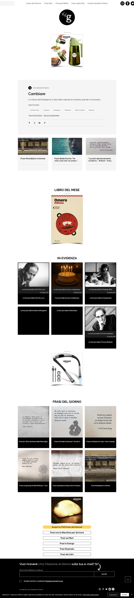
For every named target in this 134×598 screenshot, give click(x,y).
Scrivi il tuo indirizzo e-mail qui (31, 570)
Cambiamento (34, 110)
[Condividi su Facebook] (29, 123)
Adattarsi (91, 110)
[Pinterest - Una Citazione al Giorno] (113, 589)
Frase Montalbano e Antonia (32, 158)
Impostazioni (113, 595)
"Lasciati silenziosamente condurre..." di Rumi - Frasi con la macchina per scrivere (99, 159)
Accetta (124, 595)
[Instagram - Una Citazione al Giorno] (122, 3)
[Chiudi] (131, 594)
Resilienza (68, 110)
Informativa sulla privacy (91, 595)
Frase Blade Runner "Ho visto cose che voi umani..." (66, 159)
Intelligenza (57, 110)
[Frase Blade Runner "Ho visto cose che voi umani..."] (67, 146)
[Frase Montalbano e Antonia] (33, 146)
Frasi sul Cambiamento (51, 115)
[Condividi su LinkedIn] (40, 123)
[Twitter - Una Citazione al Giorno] (106, 589)
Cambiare (46, 110)
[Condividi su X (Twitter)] (34, 123)
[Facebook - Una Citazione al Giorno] (128, 3)
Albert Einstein (80, 110)
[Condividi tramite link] (45, 123)
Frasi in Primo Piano (35, 115)
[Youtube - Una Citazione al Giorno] (109, 589)
